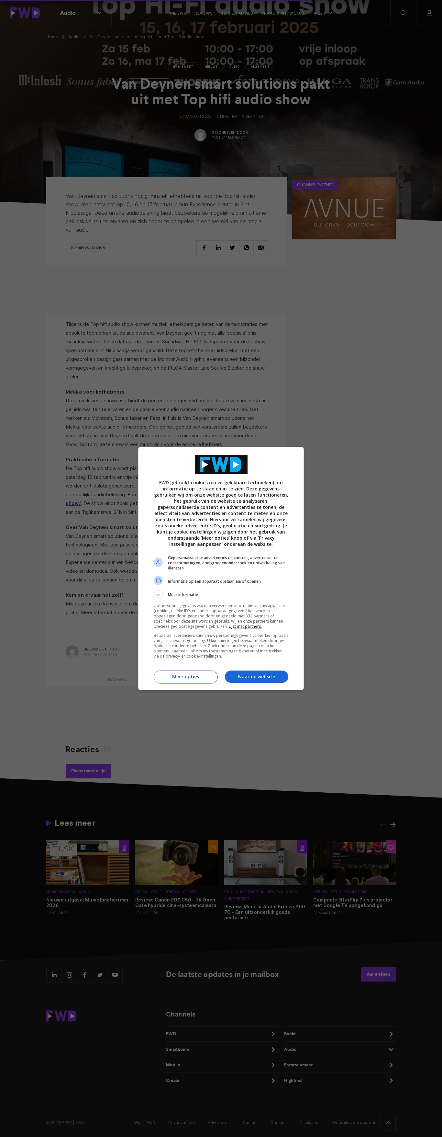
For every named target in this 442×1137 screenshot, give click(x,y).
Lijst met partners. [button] (245, 626)
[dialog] (221, 568)
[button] (221, 594)
